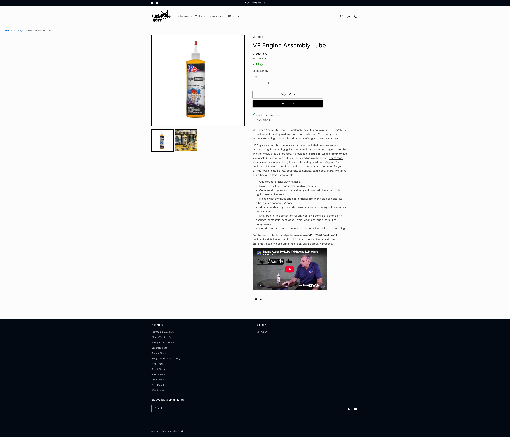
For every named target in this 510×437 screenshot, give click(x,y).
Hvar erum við (263, 120)
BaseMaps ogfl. (159, 348)
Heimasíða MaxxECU (162, 332)
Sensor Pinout (159, 353)
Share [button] (258, 299)
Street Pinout (158, 369)
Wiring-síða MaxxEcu (163, 342)
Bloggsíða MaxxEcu (162, 337)
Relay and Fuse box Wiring (165, 358)
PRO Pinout (157, 385)
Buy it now (287, 103)
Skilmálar (262, 332)
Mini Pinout (157, 364)
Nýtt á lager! (19, 31)
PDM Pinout (157, 390)
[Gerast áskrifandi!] (205, 408)
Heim (7, 31)
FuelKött (163, 431)
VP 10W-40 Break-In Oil (322, 235)
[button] (184, 16)
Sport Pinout (158, 374)
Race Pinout (158, 379)
